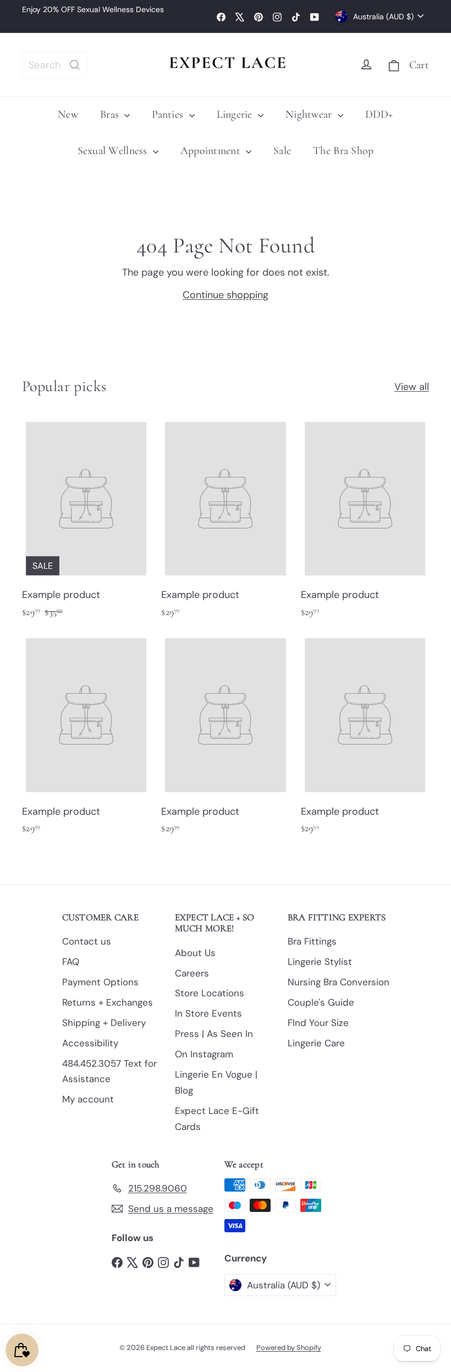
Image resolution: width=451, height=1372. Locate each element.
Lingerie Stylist (320, 962)
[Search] (75, 65)
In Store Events (208, 1013)
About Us (195, 953)
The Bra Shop (343, 150)
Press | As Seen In (214, 1034)
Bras (111, 114)
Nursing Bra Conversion (338, 982)
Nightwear (310, 114)
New (68, 114)
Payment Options (100, 982)
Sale (282, 150)
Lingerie (236, 114)
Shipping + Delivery (104, 1023)
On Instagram (204, 1054)
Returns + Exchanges (107, 1002)
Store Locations (209, 993)
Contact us (86, 941)
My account (88, 1099)
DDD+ (379, 114)
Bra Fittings (312, 941)
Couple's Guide (321, 1002)
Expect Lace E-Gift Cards (217, 1119)
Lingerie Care (316, 1043)
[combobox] (55, 65)
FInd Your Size (318, 1023)
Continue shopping (225, 294)
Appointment (211, 150)
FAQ (70, 962)
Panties (169, 114)
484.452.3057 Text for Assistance (109, 1071)
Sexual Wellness (114, 150)
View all (411, 386)
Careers (192, 973)
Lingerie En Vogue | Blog (216, 1082)
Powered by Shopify (288, 1347)
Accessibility (90, 1043)
